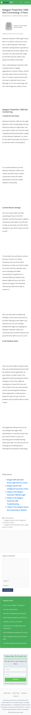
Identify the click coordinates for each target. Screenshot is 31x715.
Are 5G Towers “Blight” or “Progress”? (14, 605)
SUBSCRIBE (15, 679)
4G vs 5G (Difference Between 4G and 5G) (15, 632)
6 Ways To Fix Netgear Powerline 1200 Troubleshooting (15, 501)
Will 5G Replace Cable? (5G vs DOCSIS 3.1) (15, 617)
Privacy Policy (15, 693)
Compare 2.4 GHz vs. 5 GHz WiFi (12, 622)
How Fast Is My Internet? (10, 609)
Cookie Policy (7, 693)
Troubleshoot (9, 518)
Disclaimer (24, 693)
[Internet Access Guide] (7, 2)
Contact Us (16, 696)
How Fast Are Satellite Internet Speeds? (14, 613)
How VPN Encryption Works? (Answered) (15, 643)
